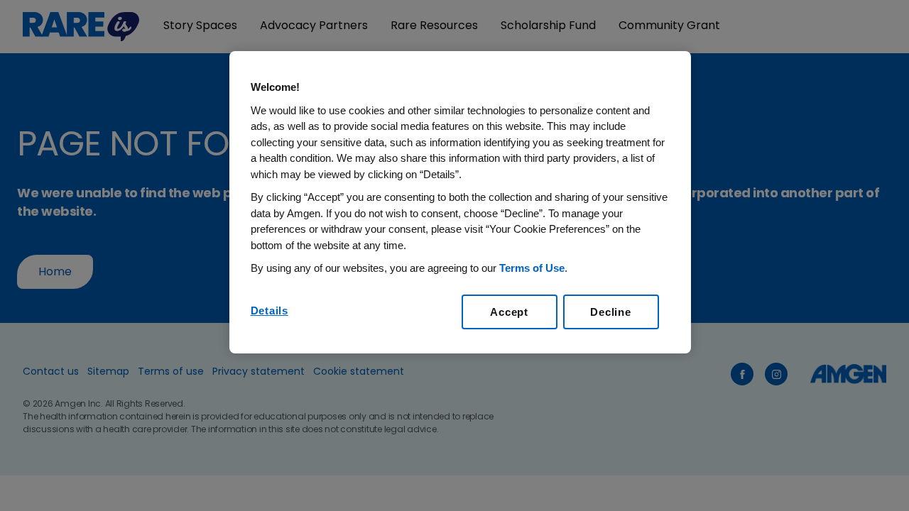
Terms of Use (532, 268)
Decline (610, 312)
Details (269, 310)
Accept (509, 312)
